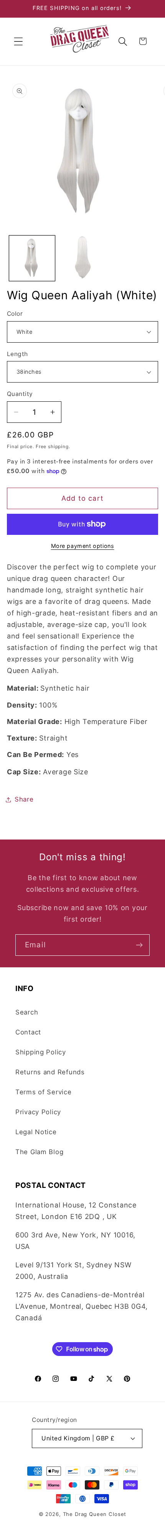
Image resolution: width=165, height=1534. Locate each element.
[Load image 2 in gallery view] (82, 258)
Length (17, 354)
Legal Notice (36, 1132)
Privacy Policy (38, 1112)
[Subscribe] (139, 945)
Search (26, 1012)
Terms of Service (43, 1092)
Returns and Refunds (50, 1072)
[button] (18, 41)
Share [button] (24, 799)
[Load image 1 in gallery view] (32, 258)
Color (15, 313)
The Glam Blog (39, 1152)
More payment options (82, 546)
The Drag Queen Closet (95, 1514)
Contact (28, 1032)
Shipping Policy (40, 1052)
